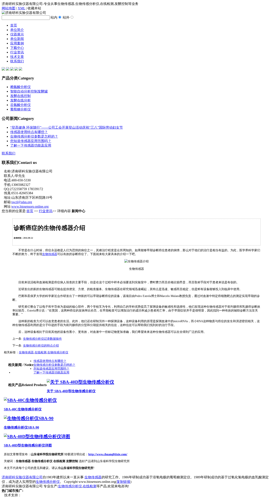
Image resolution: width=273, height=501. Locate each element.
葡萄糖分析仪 (20, 109)
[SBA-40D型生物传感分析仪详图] (37, 436)
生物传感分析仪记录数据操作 (42, 338)
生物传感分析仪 (57, 352)
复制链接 (123, 481)
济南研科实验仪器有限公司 (22, 477)
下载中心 (17, 48)
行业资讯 (17, 52)
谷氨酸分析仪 (20, 105)
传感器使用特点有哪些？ (29, 132)
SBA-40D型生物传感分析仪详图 (28, 445)
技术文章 (17, 57)
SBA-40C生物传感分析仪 (23, 409)
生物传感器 (49, 254)
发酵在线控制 (20, 96)
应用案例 (17, 43)
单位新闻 (17, 39)
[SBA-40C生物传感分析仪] (30, 400)
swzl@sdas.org (22, 202)
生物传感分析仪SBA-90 (21, 427)
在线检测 (40, 352)
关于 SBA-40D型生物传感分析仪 (71, 391)
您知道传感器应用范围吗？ (30, 141)
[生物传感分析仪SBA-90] (29, 418)
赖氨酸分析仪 (20, 87)
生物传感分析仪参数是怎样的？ (34, 136)
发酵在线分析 (20, 100)
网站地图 (8, 8)
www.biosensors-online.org (30, 206)
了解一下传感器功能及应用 (30, 145)
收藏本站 (34, 8)
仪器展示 (17, 34)
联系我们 (17, 61)
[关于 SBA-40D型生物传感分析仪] (80, 382)
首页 (13, 25)
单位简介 (17, 30)
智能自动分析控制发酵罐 (29, 91)
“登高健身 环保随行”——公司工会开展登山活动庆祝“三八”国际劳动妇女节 (66, 127)
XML (21, 8)
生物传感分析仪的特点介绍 (41, 345)
